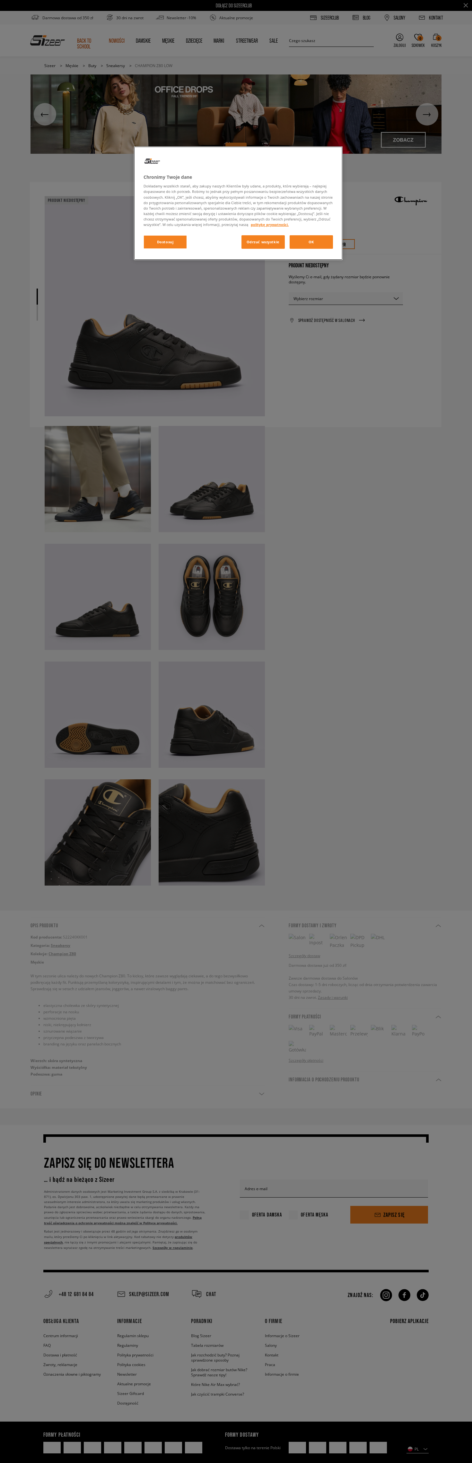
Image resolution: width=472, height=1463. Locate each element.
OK (311, 241)
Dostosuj (165, 241)
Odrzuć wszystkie (263, 241)
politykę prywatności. (270, 224)
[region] (238, 203)
